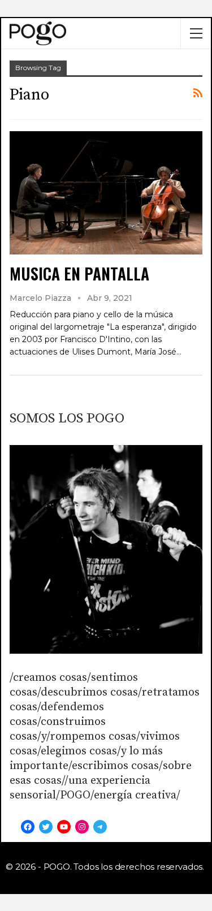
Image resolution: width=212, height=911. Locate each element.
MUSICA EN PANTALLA (79, 273)
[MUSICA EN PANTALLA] (106, 192)
